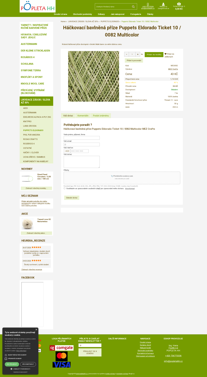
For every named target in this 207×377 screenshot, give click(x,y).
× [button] (36, 330)
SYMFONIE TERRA (31, 70)
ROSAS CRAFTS (30, 139)
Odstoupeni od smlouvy (145, 356)
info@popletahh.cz (148, 8)
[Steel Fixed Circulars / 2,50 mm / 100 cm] (27, 179)
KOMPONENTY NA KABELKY (35, 161)
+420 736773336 (148, 6)
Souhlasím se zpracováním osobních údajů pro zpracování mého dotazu (95, 188)
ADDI (25, 108)
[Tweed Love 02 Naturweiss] (27, 224)
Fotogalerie (135, 14)
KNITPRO (27, 121)
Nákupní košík (145, 348)
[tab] (68, 115)
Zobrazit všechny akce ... (36, 233)
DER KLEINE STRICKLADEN (35, 50)
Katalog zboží (145, 345)
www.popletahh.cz (82, 374)
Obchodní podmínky (82, 14)
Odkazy (101, 14)
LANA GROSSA (29, 126)
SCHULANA (27, 63)
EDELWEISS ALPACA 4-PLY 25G (37, 117)
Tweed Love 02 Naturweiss (44, 220)
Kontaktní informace (145, 353)
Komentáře (83, 115)
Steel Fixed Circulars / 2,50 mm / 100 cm (44, 176)
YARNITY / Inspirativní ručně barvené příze (34, 26)
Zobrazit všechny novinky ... (36, 188)
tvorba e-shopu (110, 374)
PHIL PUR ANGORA (31, 135)
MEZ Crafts (173, 69)
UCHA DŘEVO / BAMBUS (34, 157)
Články (150, 14)
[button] (20, 369)
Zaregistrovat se (163, 8)
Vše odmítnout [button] (28, 364)
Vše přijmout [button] (12, 364)
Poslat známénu (101, 115)
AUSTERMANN (29, 44)
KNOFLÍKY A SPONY (32, 77)
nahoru (203, 373)
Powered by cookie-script (20, 372)
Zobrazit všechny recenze (31, 269)
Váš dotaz (68, 115)
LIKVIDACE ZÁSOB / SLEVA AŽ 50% (35, 101)
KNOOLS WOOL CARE (32, 83)
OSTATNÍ (27, 148)
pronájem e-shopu (122, 374)
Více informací (130, 188)
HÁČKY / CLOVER (31, 152)
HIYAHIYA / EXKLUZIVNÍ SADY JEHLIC (34, 36)
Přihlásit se (163, 7)
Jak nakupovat (117, 14)
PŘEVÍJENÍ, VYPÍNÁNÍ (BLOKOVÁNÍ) (32, 92)
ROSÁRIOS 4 (27, 57)
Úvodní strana (60, 14)
